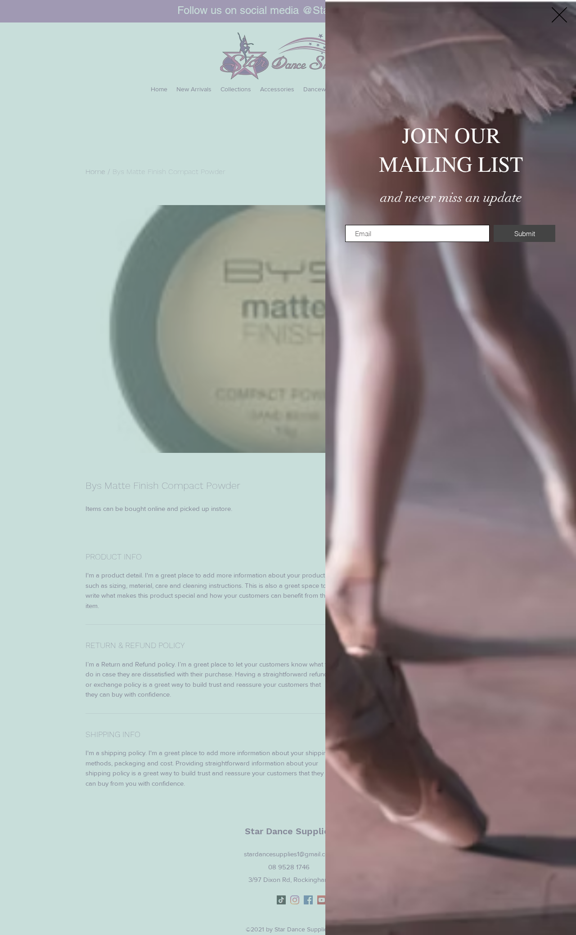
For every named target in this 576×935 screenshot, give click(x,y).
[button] (559, 14)
